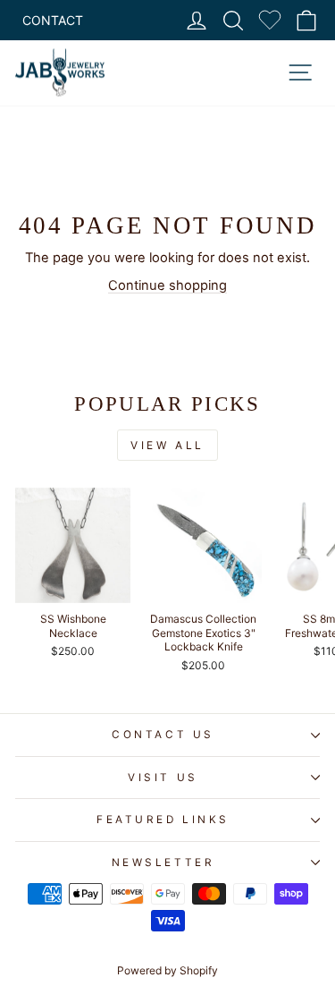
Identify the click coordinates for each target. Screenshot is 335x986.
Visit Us (162, 777)
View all (167, 445)
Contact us (163, 734)
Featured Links (162, 819)
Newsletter (163, 862)
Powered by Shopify (167, 970)
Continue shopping (167, 285)
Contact (52, 20)
